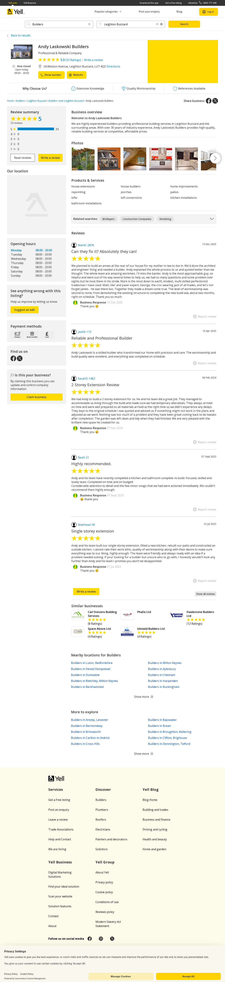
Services (55, 789)
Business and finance (156, 819)
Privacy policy (104, 882)
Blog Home (150, 800)
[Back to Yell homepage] (16, 12)
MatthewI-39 (86, 525)
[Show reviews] (24, 119)
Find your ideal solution (63, 886)
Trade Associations (60, 829)
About (52, 926)
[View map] (36, 204)
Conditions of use (107, 902)
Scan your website (60, 896)
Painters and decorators (111, 839)
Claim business (36, 397)
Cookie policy (104, 892)
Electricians (102, 829)
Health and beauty (155, 839)
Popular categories (106, 12)
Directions (113, 66)
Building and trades (155, 810)
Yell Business (30, 3)
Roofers (100, 819)
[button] (89, 24)
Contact (53, 916)
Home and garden (154, 849)
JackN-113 (84, 332)
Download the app (149, 3)
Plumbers (101, 810)
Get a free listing (173, 3)
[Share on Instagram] (101, 939)
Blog (179, 12)
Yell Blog (151, 789)
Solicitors (101, 849)
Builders (100, 800)
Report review (207, 316)
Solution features (59, 906)
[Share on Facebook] (208, 101)
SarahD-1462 (86, 378)
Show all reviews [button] (205, 594)
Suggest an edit (24, 310)
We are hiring (57, 849)
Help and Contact (59, 839)
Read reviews (22, 158)
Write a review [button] (50, 158)
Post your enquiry (149, 12)
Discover (103, 789)
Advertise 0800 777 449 (202, 3)
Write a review (93, 60)
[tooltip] (161, 24)
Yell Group (104, 862)
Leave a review (58, 819)
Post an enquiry (58, 810)
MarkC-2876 (86, 245)
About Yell (102, 872)
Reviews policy (104, 912)
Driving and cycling (155, 829)
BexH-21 (83, 457)
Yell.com (12, 3)
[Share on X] (215, 101)
